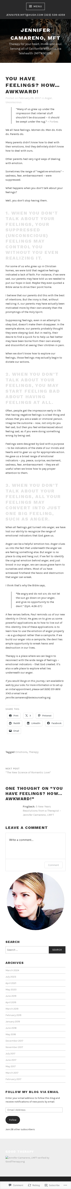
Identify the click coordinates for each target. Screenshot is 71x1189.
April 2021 (11, 983)
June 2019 (11, 995)
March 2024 (12, 970)
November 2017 (14, 1047)
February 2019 (13, 1015)
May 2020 (11, 989)
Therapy (33, 752)
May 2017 (11, 1066)
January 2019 (13, 1021)
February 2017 (13, 1079)
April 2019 (11, 1002)
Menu (37, 6)
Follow (12, 1119)
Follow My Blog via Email (32, 1092)
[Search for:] (35, 949)
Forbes (54, 121)
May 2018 (11, 1034)
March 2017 (12, 1072)
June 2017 (11, 1060)
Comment (53, 865)
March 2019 (12, 1008)
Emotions (21, 752)
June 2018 (11, 1028)
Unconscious (14, 102)
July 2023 (11, 976)
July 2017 (10, 1053)
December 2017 (14, 1040)
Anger (48, 98)
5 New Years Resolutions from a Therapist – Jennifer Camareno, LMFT (42, 810)
